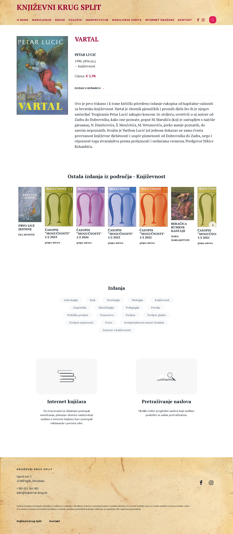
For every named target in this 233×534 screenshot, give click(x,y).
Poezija (155, 307)
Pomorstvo (107, 315)
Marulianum (42, 19)
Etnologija (113, 300)
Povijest (130, 315)
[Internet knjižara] (66, 376)
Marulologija (106, 307)
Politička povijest (77, 315)
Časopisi (75, 19)
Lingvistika (79, 307)
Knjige (60, 19)
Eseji (92, 300)
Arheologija (71, 300)
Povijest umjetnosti (81, 322)
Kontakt (185, 19)
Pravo (108, 322)
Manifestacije (97, 19)
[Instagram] (203, 19)
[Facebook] (198, 19)
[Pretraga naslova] (166, 376)
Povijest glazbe (156, 315)
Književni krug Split (59, 7)
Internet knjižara (159, 19)
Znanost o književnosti (117, 330)
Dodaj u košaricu (88, 88)
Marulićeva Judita (127, 19)
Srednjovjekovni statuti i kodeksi (144, 322)
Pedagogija (132, 307)
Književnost (162, 300)
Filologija (137, 300)
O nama (22, 19)
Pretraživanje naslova (166, 402)
